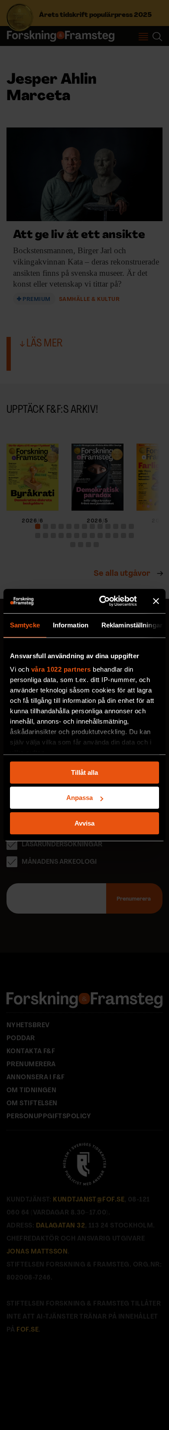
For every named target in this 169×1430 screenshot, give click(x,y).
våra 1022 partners (61, 669)
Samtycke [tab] (25, 625)
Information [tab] (70, 625)
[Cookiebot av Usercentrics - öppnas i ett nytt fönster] (102, 601)
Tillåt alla (84, 772)
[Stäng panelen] (156, 601)
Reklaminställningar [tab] (131, 625)
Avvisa (84, 823)
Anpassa (79, 797)
